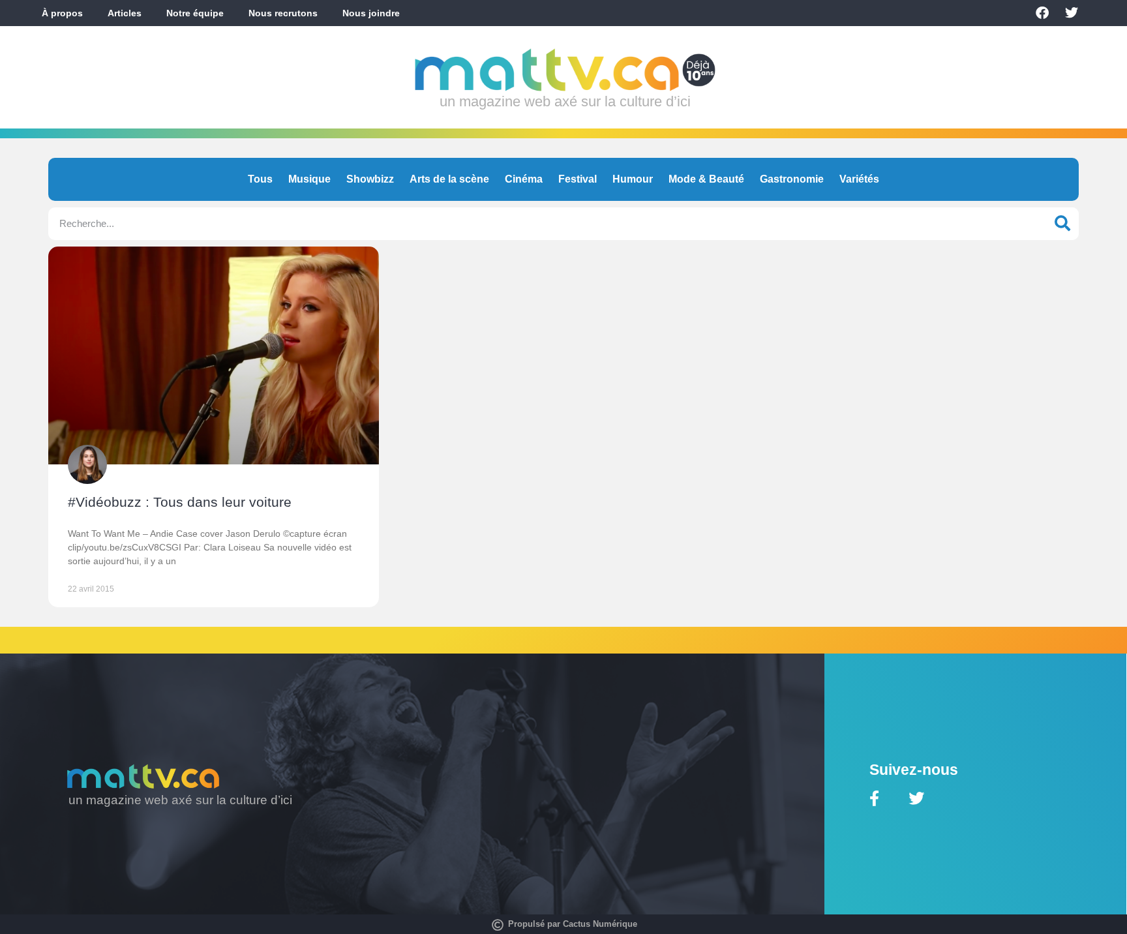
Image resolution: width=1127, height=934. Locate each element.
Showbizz (370, 179)
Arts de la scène (449, 179)
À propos (62, 13)
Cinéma (524, 179)
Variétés (859, 179)
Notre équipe (195, 13)
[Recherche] (1062, 223)
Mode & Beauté (706, 179)
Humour (632, 179)
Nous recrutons (283, 13)
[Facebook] (1042, 13)
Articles (125, 13)
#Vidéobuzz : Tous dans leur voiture (180, 501)
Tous (260, 179)
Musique (309, 179)
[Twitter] (1072, 13)
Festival (577, 179)
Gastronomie (792, 179)
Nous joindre (371, 13)
